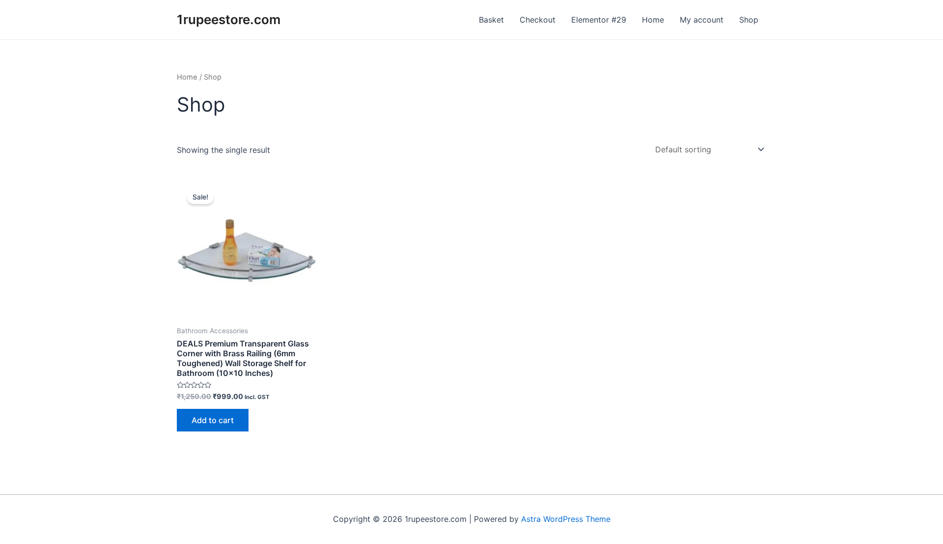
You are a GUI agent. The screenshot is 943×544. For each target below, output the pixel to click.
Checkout (537, 20)
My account (701, 20)
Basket (491, 20)
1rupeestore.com (228, 19)
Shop (748, 20)
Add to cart (213, 420)
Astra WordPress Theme (565, 519)
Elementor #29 (598, 20)
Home (653, 20)
